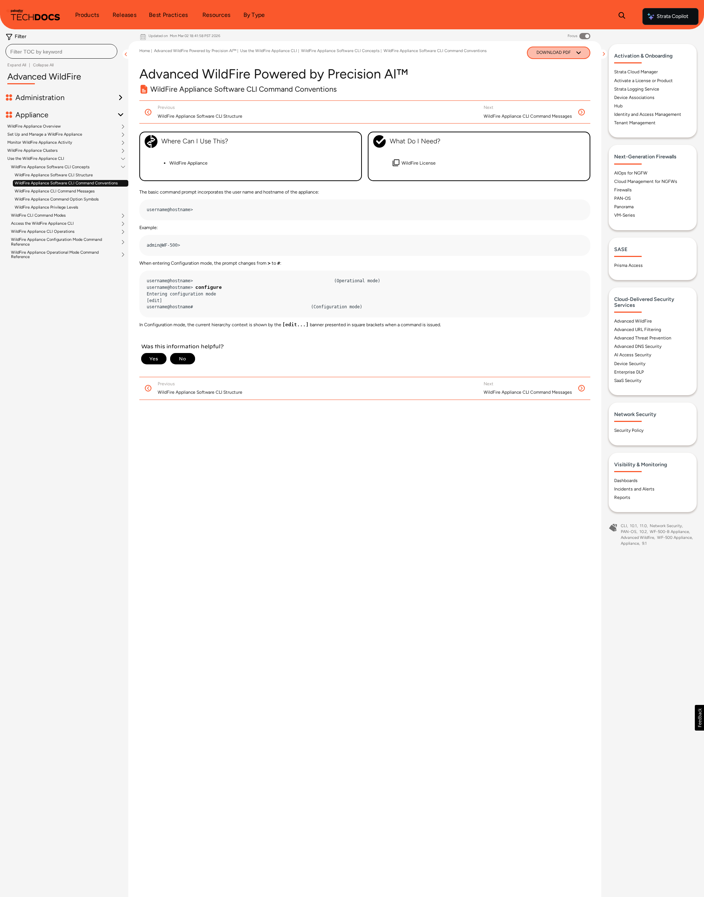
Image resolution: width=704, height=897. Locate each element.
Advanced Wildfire (637, 537)
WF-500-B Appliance (669, 531)
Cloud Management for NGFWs (645, 181)
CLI (624, 525)
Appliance (630, 543)
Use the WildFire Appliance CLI (35, 159)
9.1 (644, 543)
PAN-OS (622, 198)
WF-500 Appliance (674, 537)
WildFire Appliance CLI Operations (42, 231)
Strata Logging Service (636, 89)
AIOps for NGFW (631, 173)
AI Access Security (632, 354)
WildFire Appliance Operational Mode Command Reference (55, 254)
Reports (622, 497)
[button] (699, 718)
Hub (618, 106)
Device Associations (634, 97)
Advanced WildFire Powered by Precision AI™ (195, 50)
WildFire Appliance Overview (34, 126)
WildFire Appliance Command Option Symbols (57, 199)
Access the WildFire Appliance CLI (42, 223)
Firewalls (623, 189)
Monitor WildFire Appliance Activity (39, 142)
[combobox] (61, 51)
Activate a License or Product (643, 80)
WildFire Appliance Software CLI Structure (54, 175)
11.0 (643, 525)
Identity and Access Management (647, 114)
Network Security (666, 525)
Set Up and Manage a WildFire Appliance (44, 134)
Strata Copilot (672, 16)
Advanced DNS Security (637, 346)
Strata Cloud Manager (636, 71)
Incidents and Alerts (634, 489)
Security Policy (629, 430)
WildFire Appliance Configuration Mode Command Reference (56, 242)
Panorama (624, 206)
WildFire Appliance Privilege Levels (46, 207)
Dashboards (626, 480)
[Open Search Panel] (621, 16)
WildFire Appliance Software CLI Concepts (50, 167)
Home (144, 50)
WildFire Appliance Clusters (32, 150)
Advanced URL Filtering (637, 329)
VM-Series (624, 215)
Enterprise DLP (629, 372)
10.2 (643, 531)
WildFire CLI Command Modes (38, 215)
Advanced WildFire (633, 321)
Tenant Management (635, 122)
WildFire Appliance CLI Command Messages (55, 191)
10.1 (633, 525)
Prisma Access (628, 265)
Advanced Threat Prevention (642, 338)
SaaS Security (627, 380)
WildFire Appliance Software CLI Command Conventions (66, 183)
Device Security (629, 363)
